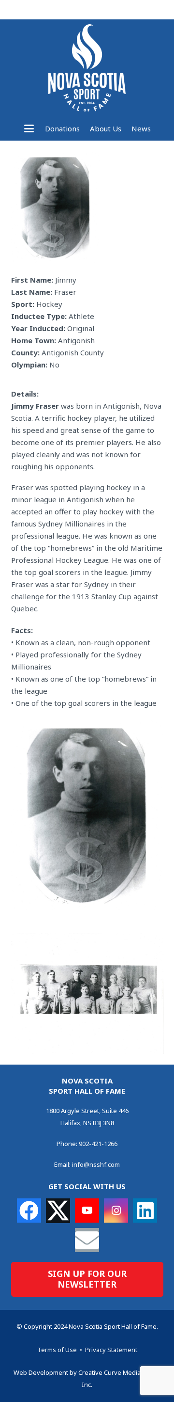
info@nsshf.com (96, 1164)
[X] (58, 1210)
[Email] (87, 1240)
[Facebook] (29, 1210)
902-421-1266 (98, 1143)
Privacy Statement (111, 1349)
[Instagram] (116, 1210)
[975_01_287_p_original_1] (87, 815)
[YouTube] (87, 1210)
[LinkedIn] (145, 1210)
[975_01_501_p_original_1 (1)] (87, 993)
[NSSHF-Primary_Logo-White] (87, 68)
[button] (29, 128)
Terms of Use (57, 1349)
